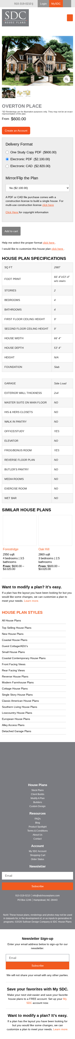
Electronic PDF (30, 159)
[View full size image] (37, 61)
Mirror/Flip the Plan (22, 178)
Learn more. (31, 600)
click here (48, 204)
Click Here (12, 212)
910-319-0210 (23, 3)
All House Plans (11, 620)
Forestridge (10, 549)
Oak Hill (43, 549)
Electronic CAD (30, 166)
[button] (43, 3)
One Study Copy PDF (33, 152)
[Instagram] (37, 905)
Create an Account (16, 130)
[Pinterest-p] (44, 905)
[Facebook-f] (30, 905)
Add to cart (11, 231)
